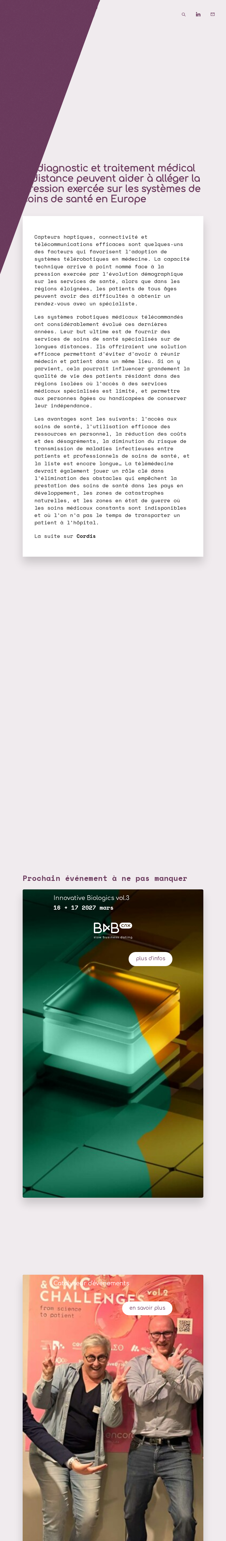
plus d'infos (150, 958)
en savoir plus (147, 1308)
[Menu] (14, 14)
